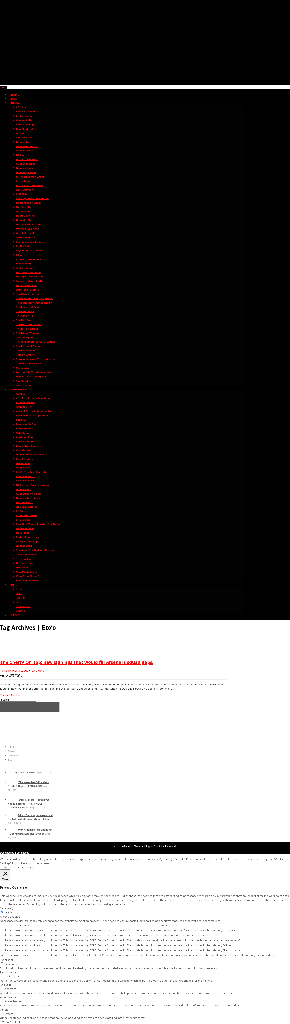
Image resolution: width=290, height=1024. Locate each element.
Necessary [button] (6, 908)
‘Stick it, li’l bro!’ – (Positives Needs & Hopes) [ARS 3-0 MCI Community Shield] (29, 803)
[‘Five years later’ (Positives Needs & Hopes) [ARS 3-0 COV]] (12, 782)
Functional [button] (6, 959)
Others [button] (4, 1009)
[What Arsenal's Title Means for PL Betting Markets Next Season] (12, 829)
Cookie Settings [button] (10, 867)
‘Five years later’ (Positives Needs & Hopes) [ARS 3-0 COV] (28, 784)
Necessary (11, 912)
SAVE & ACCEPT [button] (10, 1022)
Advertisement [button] (9, 997)
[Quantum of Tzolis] (11, 772)
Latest (11, 746)
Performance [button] (8, 972)
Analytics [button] (5, 984)
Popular (11, 751)
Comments (13, 755)
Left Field (37, 670)
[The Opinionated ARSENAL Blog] (145, 83)
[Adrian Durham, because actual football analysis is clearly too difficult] (12, 815)
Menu (3, 87)
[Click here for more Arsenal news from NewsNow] (29, 707)
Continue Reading (10, 695)
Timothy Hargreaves (14, 670)
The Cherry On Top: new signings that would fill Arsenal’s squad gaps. (76, 662)
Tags (10, 759)
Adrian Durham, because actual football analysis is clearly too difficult (30, 817)
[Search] (38, 700)
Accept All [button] (27, 867)
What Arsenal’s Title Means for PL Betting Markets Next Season (30, 831)
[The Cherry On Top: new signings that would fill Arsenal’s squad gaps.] (10, 654)
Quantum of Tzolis (25, 772)
